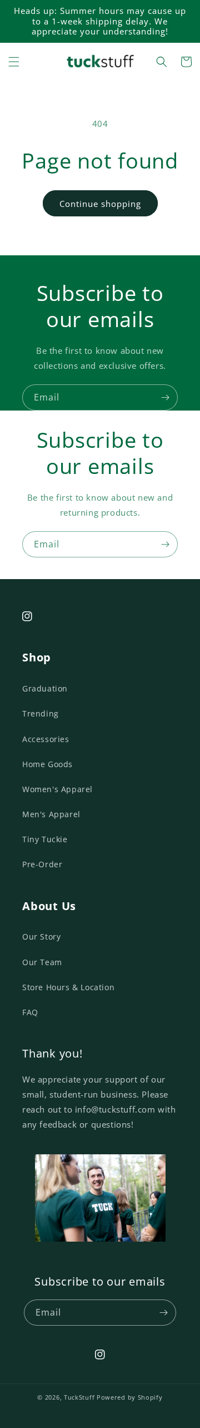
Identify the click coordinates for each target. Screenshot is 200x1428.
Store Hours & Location (68, 987)
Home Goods (47, 764)
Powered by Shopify (130, 1397)
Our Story (41, 936)
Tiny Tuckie (45, 839)
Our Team (42, 962)
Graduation (45, 688)
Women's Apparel (57, 789)
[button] (14, 62)
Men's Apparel (51, 814)
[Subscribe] (165, 397)
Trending (40, 713)
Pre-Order (42, 864)
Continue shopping (100, 203)
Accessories (45, 739)
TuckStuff (79, 1397)
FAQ (30, 1012)
